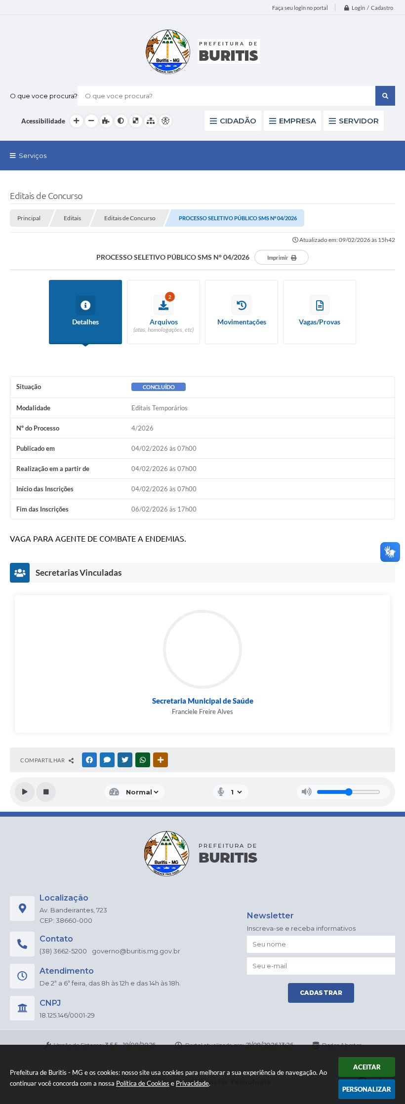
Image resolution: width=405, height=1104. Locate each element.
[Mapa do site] (150, 121)
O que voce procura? (44, 96)
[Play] (25, 792)
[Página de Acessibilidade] (165, 121)
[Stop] (46, 792)
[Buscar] (385, 96)
